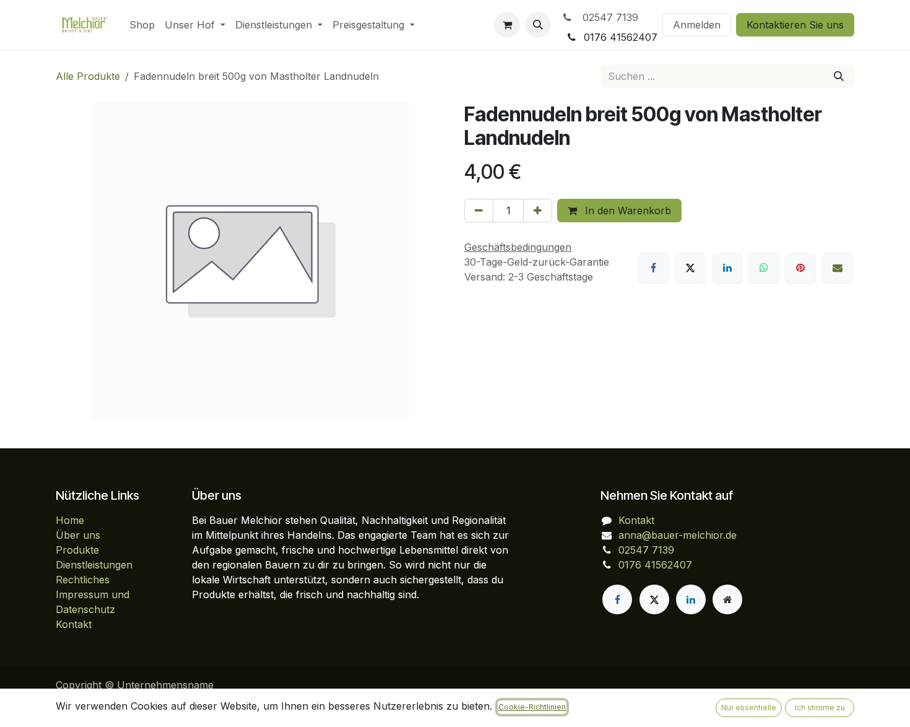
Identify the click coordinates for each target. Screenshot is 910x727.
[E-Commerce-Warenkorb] (507, 25)
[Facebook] (654, 267)
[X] (690, 267)
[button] (538, 25)
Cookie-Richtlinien (532, 707)
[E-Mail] (837, 267)
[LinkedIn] (727, 267)
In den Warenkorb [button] (626, 210)
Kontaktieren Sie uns (795, 25)
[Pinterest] (800, 267)
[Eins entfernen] (478, 210)
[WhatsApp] (764, 267)
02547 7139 (607, 17)
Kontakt (74, 624)
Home (70, 520)
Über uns (78, 535)
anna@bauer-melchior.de (677, 535)
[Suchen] (838, 76)
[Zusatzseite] (727, 599)
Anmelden (697, 25)
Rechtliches (83, 579)
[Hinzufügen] (537, 210)
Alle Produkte (88, 76)
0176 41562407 (655, 565)
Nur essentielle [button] (748, 707)
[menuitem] (142, 24)
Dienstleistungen (94, 565)
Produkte (77, 550)
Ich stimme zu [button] (820, 707)
